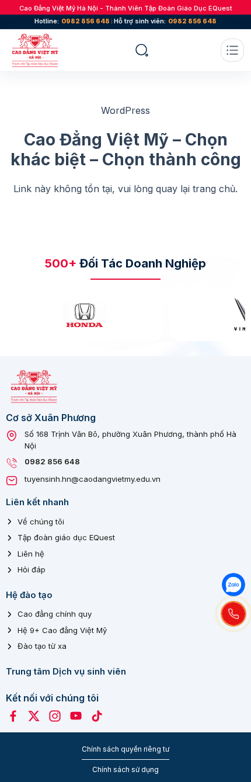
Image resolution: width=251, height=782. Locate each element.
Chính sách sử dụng (125, 769)
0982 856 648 (85, 21)
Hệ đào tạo (29, 594)
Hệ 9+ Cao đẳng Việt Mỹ (62, 630)
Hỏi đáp (32, 569)
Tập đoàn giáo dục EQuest (66, 537)
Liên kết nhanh (37, 502)
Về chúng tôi (41, 521)
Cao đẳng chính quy (55, 613)
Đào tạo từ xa (42, 646)
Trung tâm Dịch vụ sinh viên (66, 671)
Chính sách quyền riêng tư (125, 749)
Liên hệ (31, 553)
